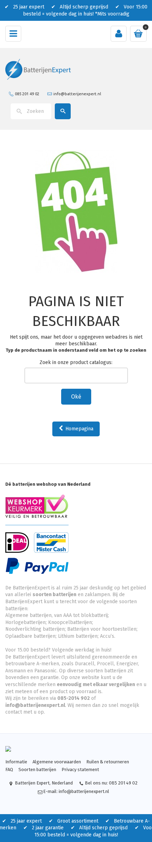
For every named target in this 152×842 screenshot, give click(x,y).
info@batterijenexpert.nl (77, 93)
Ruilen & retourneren (107, 761)
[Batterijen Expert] (38, 69)
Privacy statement (80, 769)
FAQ (9, 769)
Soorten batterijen (37, 769)
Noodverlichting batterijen (35, 629)
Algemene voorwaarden (57, 761)
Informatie (16, 761)
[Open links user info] (119, 34)
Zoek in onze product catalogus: (76, 362)
